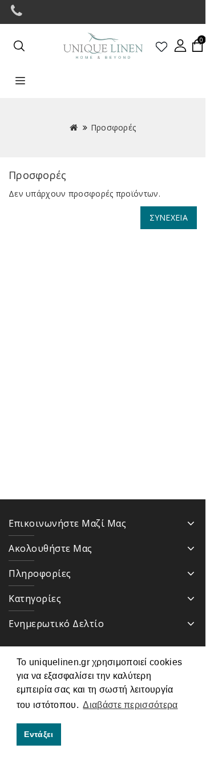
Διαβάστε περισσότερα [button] (130, 705)
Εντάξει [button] (38, 734)
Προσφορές (113, 127)
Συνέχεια (169, 217)
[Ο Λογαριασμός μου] (180, 45)
